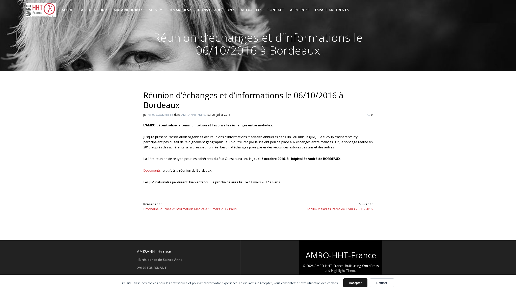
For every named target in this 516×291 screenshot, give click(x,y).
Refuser (381, 283)
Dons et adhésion (215, 10)
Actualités (251, 10)
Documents (152, 170)
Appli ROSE (300, 10)
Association (93, 10)
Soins (154, 10)
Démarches (179, 10)
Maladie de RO (127, 10)
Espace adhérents (332, 10)
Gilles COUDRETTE (160, 115)
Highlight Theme (344, 270)
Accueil (69, 10)
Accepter (355, 283)
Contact (276, 10)
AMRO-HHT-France (193, 115)
